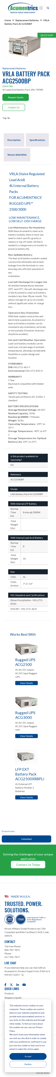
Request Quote (15, 97)
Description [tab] (14, 139)
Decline (28, 1064)
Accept (28, 1056)
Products (9, 993)
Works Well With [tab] (17, 154)
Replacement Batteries (27, 20)
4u (8, 117)
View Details (26, 683)
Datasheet (26, 838)
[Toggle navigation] (41, 8)
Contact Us (14, 107)
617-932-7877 (12, 957)
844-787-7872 (12, 949)
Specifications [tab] (37, 139)
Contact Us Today (28, 864)
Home (7, 20)
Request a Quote (13, 997)
